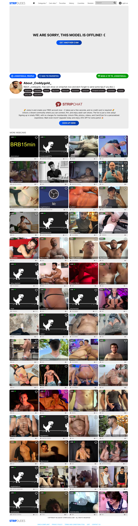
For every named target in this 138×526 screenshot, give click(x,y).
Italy (73, 209)
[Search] (115, 3)
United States (46, 159)
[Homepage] (17, 3)
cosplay (120, 90)
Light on (125, 3)
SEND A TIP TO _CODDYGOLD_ (113, 76)
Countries (81, 3)
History (71, 3)
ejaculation (38, 94)
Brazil (74, 413)
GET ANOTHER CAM (69, 42)
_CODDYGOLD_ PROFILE (24, 76)
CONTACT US (96, 524)
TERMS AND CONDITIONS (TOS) (75, 524)
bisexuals (65, 90)
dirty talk (28, 94)
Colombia (38, 90)
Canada (103, 235)
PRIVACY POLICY (57, 524)
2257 (88, 524)
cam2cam (85, 90)
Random (90, 3)
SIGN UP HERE (69, 123)
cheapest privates (98, 90)
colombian (111, 90)
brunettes (75, 90)
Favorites (62, 3)
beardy (46, 90)
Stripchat (28, 90)
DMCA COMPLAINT (44, 524)
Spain (73, 159)
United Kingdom (47, 209)
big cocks (56, 90)
